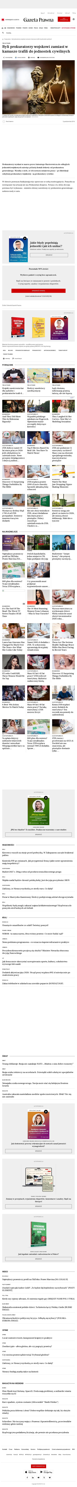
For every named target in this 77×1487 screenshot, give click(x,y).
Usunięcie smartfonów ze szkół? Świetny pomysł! (25, 925)
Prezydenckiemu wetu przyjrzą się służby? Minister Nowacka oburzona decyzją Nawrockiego (35, 951)
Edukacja (5, 922)
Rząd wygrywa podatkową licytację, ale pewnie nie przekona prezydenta (35, 1432)
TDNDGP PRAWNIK (8, 354)
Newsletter (54, 1454)
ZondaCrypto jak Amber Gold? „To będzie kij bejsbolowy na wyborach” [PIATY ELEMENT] (38, 1289)
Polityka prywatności (43, 1449)
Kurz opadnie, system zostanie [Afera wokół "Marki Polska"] (30, 1402)
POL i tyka (5, 1295)
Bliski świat (5, 1304)
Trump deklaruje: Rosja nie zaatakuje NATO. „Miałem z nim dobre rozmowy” (38, 1064)
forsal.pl (59, 13)
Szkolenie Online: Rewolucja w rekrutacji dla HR (38, 1141)
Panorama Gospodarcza (38, 1459)
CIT (3, 958)
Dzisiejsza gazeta (12, 20)
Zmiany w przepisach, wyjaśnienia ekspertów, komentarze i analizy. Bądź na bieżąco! (38, 1200)
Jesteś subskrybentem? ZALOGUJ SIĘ (38, 296)
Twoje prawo (7, 39)
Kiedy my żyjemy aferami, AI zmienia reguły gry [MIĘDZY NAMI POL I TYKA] (38, 1298)
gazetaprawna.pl (37, 1454)
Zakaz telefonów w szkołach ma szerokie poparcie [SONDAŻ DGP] (32, 983)
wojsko (10, 350)
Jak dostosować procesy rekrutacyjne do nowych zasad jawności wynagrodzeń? (38, 1145)
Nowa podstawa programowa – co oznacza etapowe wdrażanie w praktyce (35, 942)
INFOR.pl (21, 1454)
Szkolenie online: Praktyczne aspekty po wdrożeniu (47, 249)
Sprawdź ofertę (38, 291)
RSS (73, 1449)
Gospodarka (6, 868)
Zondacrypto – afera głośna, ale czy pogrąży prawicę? (27, 1346)
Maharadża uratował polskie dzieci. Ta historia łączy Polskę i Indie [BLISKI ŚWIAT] (37, 1308)
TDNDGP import (63, 350)
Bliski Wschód (6, 1080)
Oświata (4, 939)
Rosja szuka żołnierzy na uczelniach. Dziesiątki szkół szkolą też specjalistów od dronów (37, 1073)
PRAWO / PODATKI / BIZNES (38, 1196)
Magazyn (5, 1091)
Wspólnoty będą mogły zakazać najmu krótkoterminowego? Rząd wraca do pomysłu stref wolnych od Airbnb (36, 906)
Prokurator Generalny (22, 350)
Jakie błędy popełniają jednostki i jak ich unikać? (46, 244)
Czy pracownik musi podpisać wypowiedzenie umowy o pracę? (38, 584)
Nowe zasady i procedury (38, 1251)
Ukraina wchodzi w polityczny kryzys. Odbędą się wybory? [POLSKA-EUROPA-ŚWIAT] (34, 1319)
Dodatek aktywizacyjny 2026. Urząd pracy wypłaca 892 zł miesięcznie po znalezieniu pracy (36, 973)
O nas (10, 1449)
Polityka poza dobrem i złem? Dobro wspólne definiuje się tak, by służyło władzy (36, 1411)
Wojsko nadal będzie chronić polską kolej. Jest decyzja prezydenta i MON (35, 880)
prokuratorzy (36, 350)
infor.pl (67, 13)
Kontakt (4, 1449)
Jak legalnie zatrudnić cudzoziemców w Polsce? (38, 1254)
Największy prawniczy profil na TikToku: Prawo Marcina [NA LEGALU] (12, 556)
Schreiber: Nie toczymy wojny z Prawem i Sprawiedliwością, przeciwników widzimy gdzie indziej (36, 1422)
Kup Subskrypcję (64, 19)
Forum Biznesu (67, 1454)
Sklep (74, 13)
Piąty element (6, 1284)
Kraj (3, 849)
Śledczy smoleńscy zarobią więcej (36, 389)
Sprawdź (49, 255)
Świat (4, 1060)
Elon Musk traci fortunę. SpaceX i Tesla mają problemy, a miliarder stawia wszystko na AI (36, 1392)
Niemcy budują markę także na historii (20, 1371)
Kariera (33, 1449)
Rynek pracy (6, 969)
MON (4, 350)
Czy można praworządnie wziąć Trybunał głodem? (25, 1355)
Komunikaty (25, 1449)
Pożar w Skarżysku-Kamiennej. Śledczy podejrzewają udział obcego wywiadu (37, 897)
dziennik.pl (51, 13)
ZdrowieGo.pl (46, 1454)
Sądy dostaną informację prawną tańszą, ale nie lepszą (62, 391)
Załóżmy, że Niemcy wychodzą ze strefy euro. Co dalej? (27, 888)
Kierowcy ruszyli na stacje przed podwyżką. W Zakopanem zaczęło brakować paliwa (38, 854)
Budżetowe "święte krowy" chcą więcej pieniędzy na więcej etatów (61, 556)
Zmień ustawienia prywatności (61, 1449)
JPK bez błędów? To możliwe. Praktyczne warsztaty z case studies (38, 830)
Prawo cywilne (6, 930)
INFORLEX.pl (28, 1454)
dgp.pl (43, 13)
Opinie (4, 1334)
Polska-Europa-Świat (8, 1315)
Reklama (17, 1449)
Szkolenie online (38, 827)
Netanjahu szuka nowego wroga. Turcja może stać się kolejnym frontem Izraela (35, 1084)
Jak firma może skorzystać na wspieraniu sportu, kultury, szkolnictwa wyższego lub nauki (34, 962)
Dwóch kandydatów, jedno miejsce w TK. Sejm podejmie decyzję (37, 556)
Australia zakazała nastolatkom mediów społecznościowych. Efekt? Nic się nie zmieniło (36, 1095)
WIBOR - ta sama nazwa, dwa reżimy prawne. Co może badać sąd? (32, 933)
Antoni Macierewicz (50, 350)
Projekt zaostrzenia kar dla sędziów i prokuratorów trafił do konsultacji (13, 391)
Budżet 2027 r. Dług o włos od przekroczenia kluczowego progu (31, 872)
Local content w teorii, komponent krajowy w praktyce (27, 1338)
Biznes (4, 1388)
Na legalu (5, 1276)
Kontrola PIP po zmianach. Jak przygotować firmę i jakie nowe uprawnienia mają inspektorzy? (37, 862)
